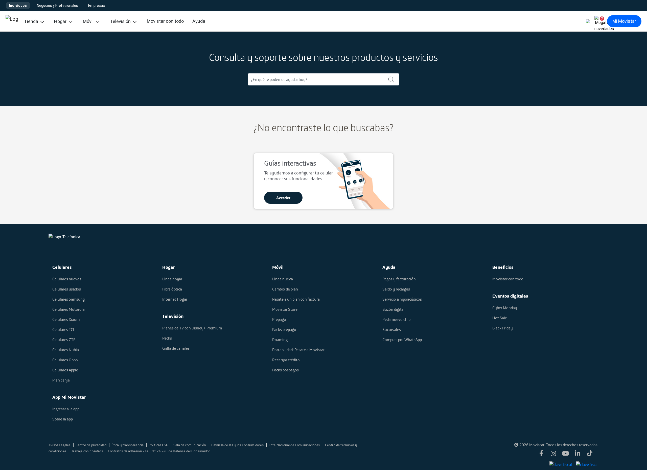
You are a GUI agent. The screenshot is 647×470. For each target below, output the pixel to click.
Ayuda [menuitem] (198, 21)
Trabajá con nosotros (87, 451)
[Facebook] (541, 455)
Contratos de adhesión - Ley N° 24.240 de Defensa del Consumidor (159, 451)
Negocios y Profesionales (57, 6)
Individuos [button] (18, 6)
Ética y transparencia (127, 445)
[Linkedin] (578, 455)
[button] (600, 21)
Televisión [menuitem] (121, 21)
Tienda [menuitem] (31, 21)
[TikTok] (590, 455)
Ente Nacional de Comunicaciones (295, 445)
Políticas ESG (159, 445)
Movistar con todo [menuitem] (165, 21)
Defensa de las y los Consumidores (237, 445)
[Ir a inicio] (12, 21)
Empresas (96, 6)
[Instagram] (553, 455)
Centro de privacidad (91, 445)
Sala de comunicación (190, 445)
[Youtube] (566, 455)
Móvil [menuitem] (89, 21)
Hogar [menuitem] (60, 21)
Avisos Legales (60, 445)
